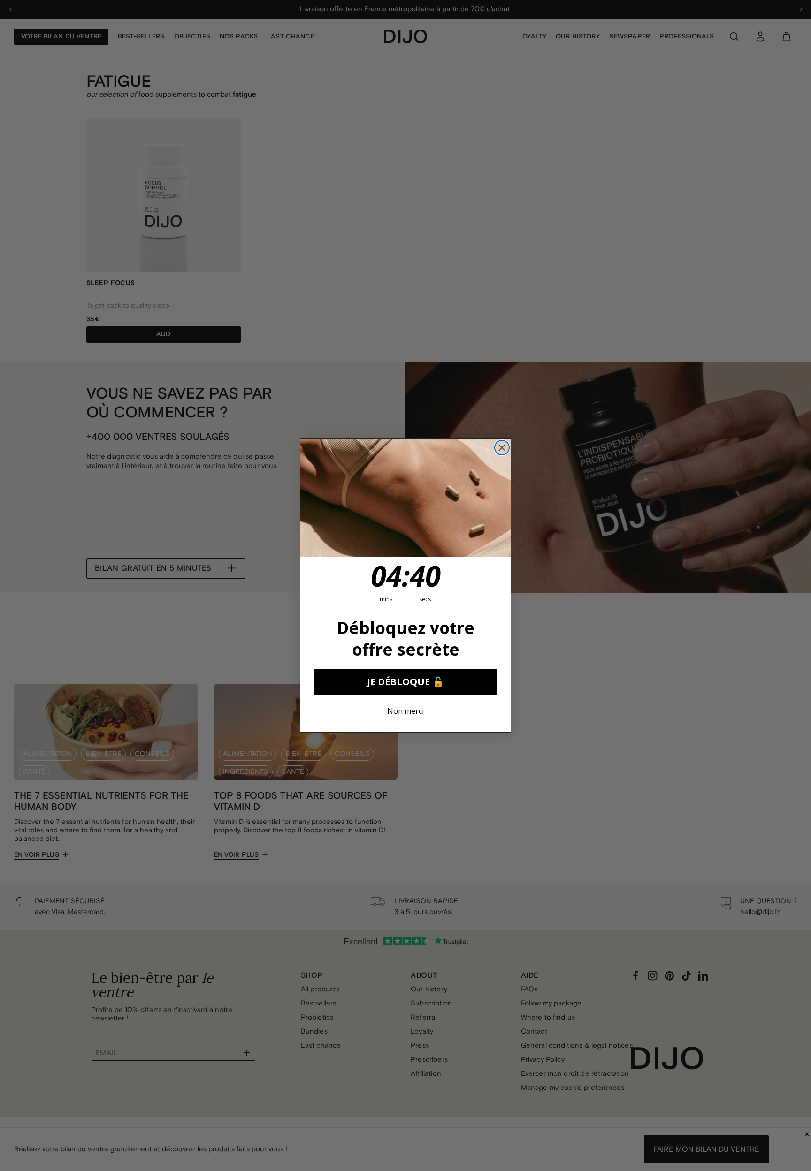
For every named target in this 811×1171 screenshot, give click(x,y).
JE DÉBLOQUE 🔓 (405, 681)
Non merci (405, 711)
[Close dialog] (502, 447)
